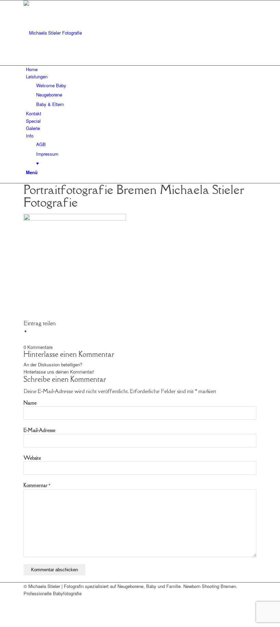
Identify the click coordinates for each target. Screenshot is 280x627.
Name (30, 403)
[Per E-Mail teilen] (32, 331)
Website (32, 458)
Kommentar (37, 485)
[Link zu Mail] (27, 601)
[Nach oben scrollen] (1, 622)
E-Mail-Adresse (39, 430)
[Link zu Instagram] (27, 608)
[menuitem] (141, 69)
